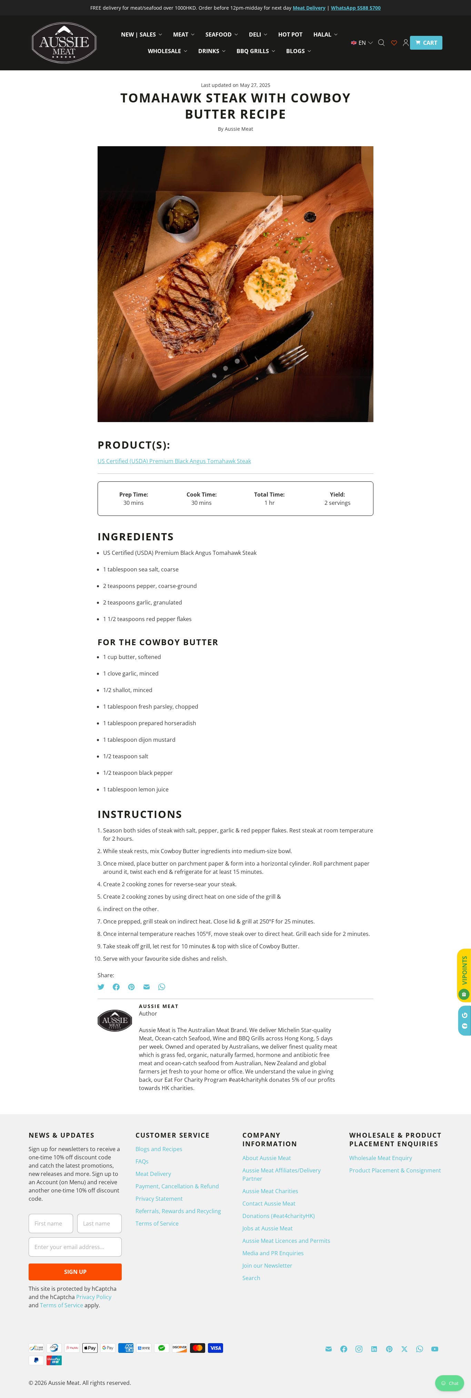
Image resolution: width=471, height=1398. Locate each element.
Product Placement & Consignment (395, 1170)
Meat (180, 34)
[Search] (381, 42)
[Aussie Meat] (64, 42)
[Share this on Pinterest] (131, 987)
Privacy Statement (159, 1198)
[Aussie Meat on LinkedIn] (374, 1349)
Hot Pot (290, 34)
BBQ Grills (253, 51)
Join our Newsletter (267, 1265)
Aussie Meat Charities (270, 1191)
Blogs (295, 51)
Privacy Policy (93, 1297)
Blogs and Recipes (159, 1149)
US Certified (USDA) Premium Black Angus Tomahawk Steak (174, 461)
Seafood (219, 34)
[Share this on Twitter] (103, 987)
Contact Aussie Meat (268, 1203)
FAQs (142, 1161)
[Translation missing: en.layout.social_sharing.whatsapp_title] (161, 987)
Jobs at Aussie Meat (267, 1228)
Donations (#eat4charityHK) (278, 1216)
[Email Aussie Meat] (328, 1349)
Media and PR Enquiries (273, 1253)
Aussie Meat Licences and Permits (286, 1241)
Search (251, 1278)
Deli (255, 34)
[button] (362, 43)
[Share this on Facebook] (116, 987)
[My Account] (406, 43)
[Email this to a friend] (146, 987)
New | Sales (138, 34)
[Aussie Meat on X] (404, 1349)
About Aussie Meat (266, 1158)
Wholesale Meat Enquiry (380, 1158)
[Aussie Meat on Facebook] (343, 1349)
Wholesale (164, 51)
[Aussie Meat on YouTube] (434, 1349)
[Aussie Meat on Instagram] (359, 1349)
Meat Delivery (153, 1174)
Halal (322, 34)
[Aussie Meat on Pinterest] (389, 1349)
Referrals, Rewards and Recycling (178, 1211)
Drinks (208, 51)
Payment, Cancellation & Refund (177, 1186)
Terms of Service (61, 1305)
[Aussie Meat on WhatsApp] (419, 1349)
